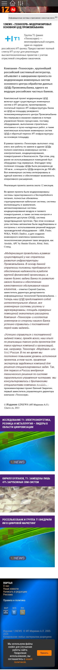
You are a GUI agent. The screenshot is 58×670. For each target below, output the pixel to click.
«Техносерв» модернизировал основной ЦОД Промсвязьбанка (27, 26)
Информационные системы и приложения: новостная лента (33, 17)
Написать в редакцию (15, 591)
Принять (44, 653)
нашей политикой (23, 661)
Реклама (8, 594)
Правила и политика (14, 600)
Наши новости (11, 588)
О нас (6, 586)
